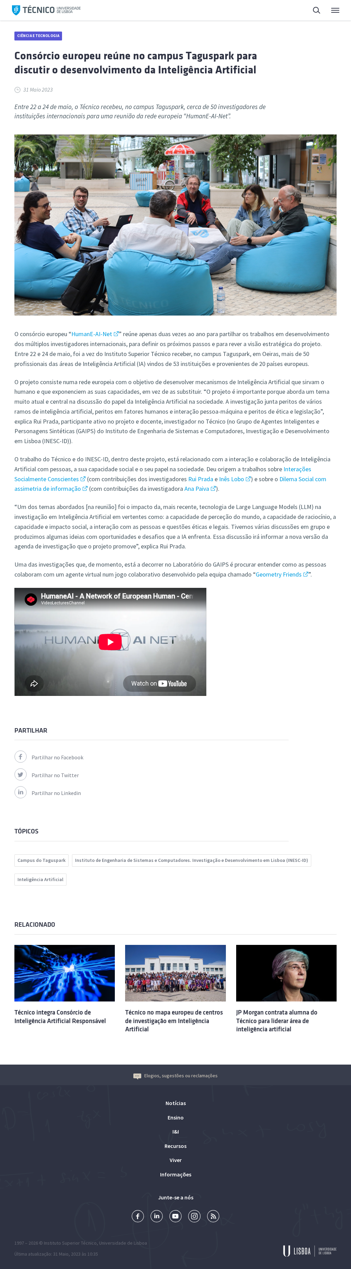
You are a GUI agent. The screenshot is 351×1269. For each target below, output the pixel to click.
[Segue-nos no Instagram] (194, 1217)
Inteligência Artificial (40, 879)
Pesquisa (312, 10)
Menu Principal (330, 10)
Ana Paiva (196, 489)
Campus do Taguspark (41, 860)
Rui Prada (200, 479)
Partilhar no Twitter (55, 775)
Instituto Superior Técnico (70, 1243)
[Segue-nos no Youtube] (175, 1217)
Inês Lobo (231, 479)
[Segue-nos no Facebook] (138, 1217)
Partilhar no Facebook (57, 757)
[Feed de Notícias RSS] (213, 1217)
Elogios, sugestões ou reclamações (181, 1075)
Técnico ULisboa (46, 10)
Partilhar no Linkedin (56, 793)
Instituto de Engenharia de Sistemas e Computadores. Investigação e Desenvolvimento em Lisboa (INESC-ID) (191, 860)
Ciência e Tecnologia (38, 35)
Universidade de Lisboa (123, 1243)
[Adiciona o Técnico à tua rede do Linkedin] (157, 1217)
